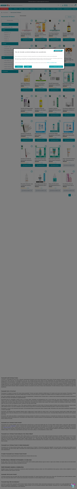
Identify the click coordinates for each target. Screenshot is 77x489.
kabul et (19, 66)
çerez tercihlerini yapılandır (56, 66)
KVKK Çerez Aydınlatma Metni (52, 62)
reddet (28, 66)
